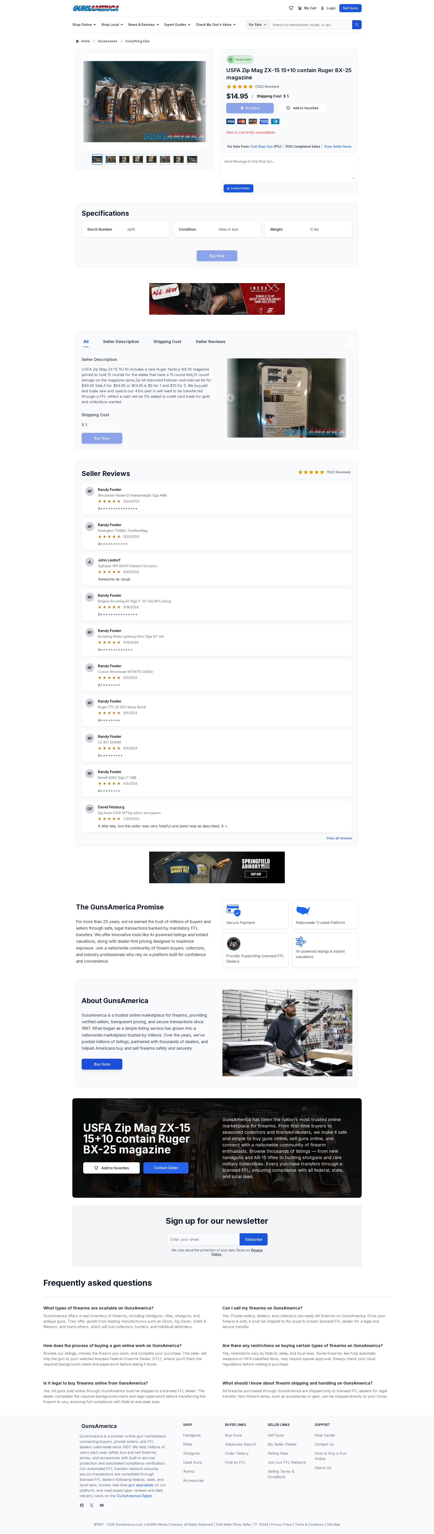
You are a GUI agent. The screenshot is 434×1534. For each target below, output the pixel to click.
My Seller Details (282, 1444)
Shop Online (82, 24)
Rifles (187, 1444)
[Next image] (204, 102)
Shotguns (191, 1453)
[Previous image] (86, 102)
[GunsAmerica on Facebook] (82, 1505)
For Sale (255, 24)
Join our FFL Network (287, 1462)
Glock (167, 1321)
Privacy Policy (281, 1524)
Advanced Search (240, 1444)
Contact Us (324, 1444)
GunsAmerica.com (129, 1524)
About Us (323, 1467)
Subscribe (253, 1239)
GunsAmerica (99, 1426)
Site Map (333, 1524)
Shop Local (110, 24)
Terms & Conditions (309, 1524)
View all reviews (339, 838)
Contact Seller (240, 188)
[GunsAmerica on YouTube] (101, 1505)
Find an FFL (235, 1462)
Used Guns (192, 1462)
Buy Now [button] (252, 108)
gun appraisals (140, 1485)
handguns (153, 1316)
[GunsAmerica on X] (92, 1505)
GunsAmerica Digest (134, 1496)
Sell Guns (350, 8)
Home (85, 41)
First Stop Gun (261, 146)
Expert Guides (175, 24)
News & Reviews (141, 24)
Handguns (192, 1435)
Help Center (325, 1435)
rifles (169, 1316)
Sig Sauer (182, 1321)
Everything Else (137, 41)
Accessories (107, 41)
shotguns (183, 1316)
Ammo (188, 1471)
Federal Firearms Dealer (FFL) (135, 1358)
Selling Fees (278, 1453)
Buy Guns (102, 1064)
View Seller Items (337, 146)
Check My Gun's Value (213, 24)
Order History (237, 1453)
